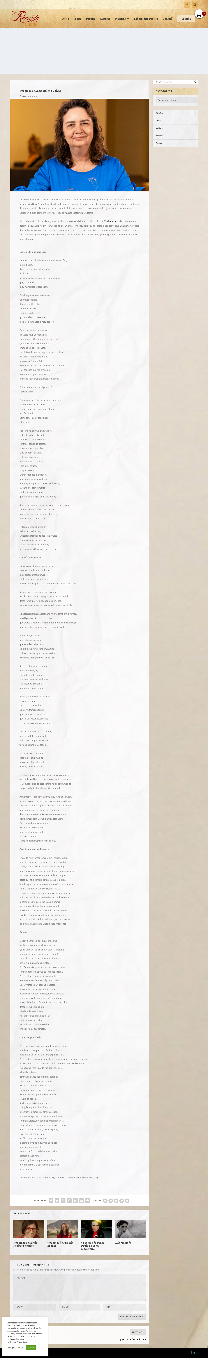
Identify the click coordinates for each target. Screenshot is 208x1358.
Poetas (77, 19)
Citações (105, 19)
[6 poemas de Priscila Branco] (62, 1229)
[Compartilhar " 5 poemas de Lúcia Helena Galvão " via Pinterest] (69, 1201)
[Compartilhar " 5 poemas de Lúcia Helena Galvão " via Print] (88, 1201)
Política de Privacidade (17, 1342)
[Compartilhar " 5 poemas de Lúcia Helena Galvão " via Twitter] (57, 1201)
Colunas (159, 121)
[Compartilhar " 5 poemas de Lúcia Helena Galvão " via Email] (81, 1201)
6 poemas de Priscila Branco (60, 1244)
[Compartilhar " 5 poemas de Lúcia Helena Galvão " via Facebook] (51, 1201)
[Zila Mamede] (130, 1229)
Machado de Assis (113, 221)
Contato (167, 19)
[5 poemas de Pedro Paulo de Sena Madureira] (96, 1229)
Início (65, 19)
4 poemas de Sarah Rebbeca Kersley (25, 1244)
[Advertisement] (104, 51)
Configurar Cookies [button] (15, 1348)
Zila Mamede (123, 1243)
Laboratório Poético (146, 19)
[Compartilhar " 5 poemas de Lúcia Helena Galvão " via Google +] (63, 1201)
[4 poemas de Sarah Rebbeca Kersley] (28, 1229)
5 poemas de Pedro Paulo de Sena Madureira (93, 1246)
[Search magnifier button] (195, 82)
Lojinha (186, 19)
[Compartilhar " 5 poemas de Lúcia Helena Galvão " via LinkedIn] (75, 1201)
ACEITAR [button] (31, 1348)
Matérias (120, 19)
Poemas (90, 19)
